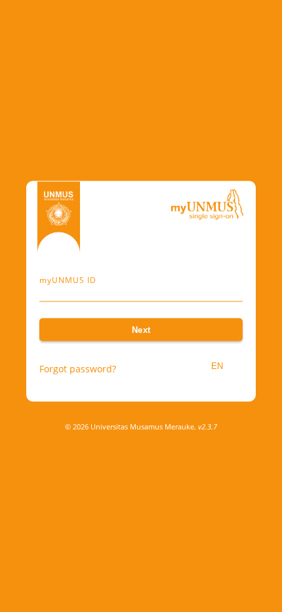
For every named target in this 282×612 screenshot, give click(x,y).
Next (141, 330)
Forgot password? (77, 368)
